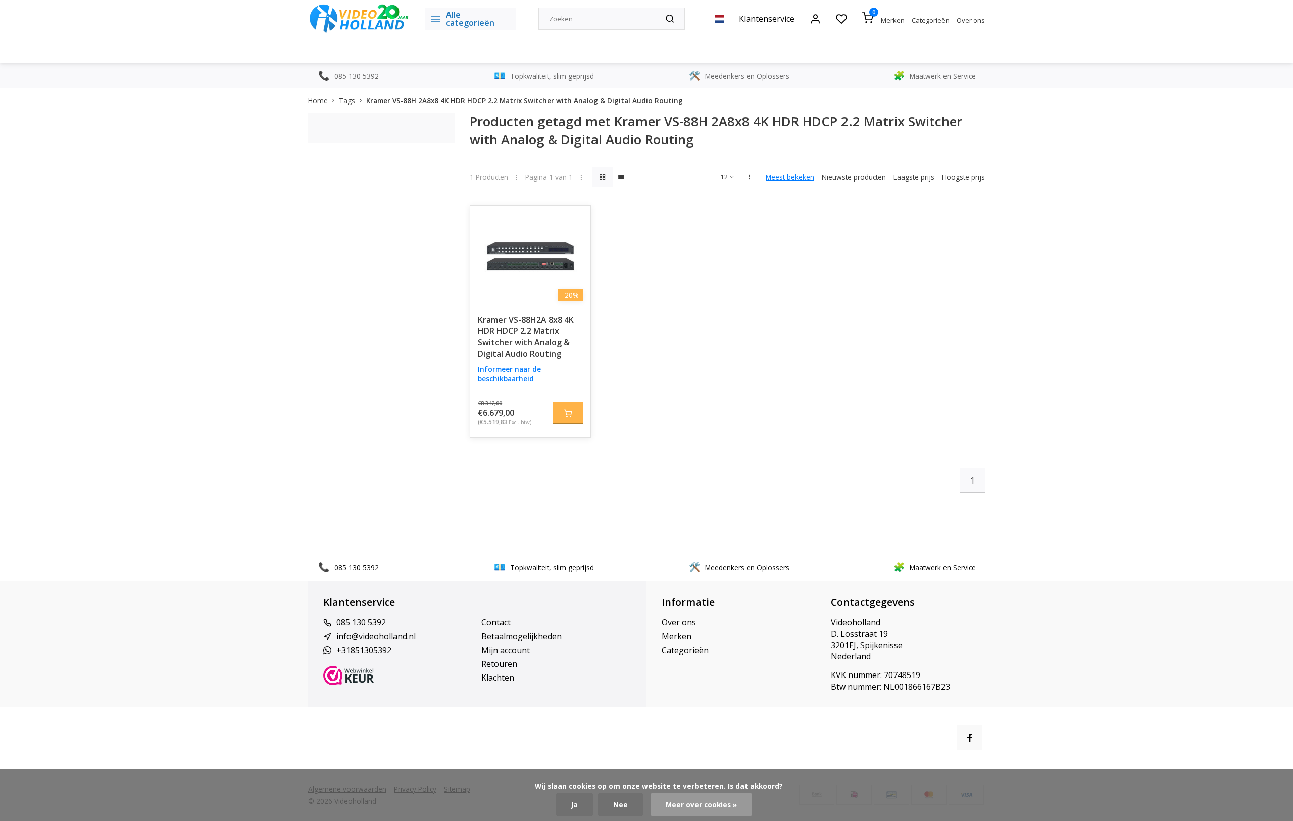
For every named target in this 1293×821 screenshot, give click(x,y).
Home (318, 100)
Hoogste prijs (963, 177)
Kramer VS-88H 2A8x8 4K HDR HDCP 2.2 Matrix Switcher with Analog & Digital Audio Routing (524, 100)
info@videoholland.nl (376, 636)
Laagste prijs (913, 177)
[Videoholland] (359, 19)
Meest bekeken (790, 177)
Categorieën (931, 20)
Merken (893, 20)
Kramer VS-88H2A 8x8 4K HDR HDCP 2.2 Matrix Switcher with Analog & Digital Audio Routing (526, 336)
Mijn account (505, 650)
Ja (574, 804)
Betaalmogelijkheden (521, 636)
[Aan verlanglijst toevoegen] (575, 221)
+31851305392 (363, 650)
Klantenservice (766, 18)
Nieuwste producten (854, 177)
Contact (496, 622)
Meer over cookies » (701, 804)
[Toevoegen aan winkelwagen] (568, 413)
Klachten (497, 677)
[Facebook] (969, 737)
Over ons (971, 20)
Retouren (499, 663)
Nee (620, 804)
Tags (347, 100)
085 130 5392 (361, 622)
